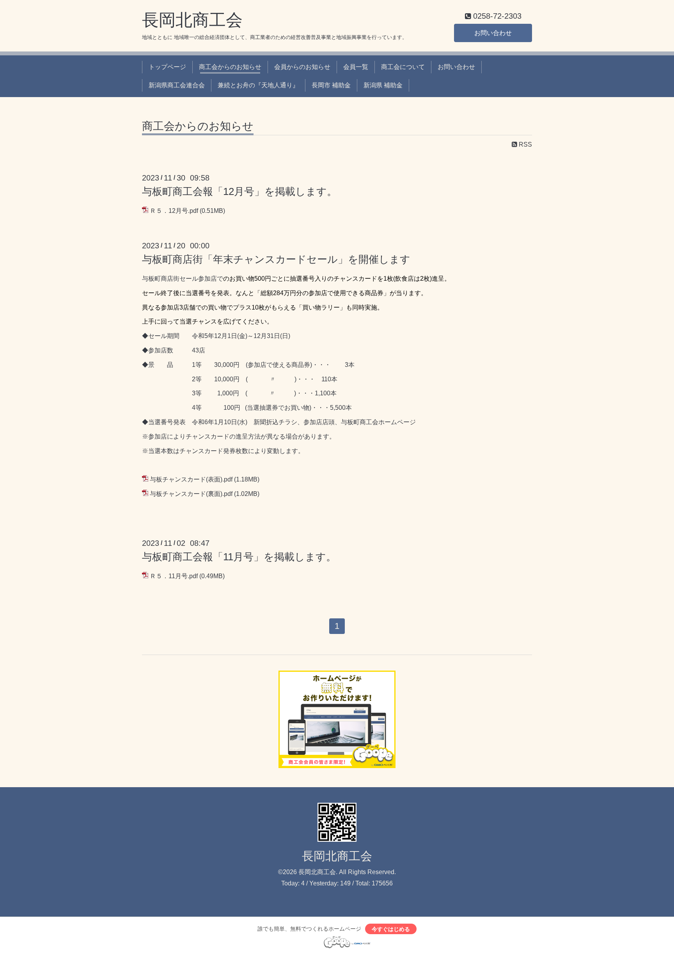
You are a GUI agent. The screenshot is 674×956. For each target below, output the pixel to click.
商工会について (403, 67)
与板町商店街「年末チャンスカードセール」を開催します (276, 259)
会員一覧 (355, 67)
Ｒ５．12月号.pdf (174, 210)
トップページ (167, 67)
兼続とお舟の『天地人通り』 (258, 85)
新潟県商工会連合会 (177, 85)
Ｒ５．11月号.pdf (174, 576)
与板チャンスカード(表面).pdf (191, 479)
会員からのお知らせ (302, 67)
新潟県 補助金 (383, 85)
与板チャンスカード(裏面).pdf (191, 493)
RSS (524, 144)
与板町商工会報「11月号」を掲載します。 (239, 557)
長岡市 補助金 (331, 85)
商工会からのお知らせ (230, 67)
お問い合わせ (493, 33)
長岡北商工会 (192, 20)
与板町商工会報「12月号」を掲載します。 (239, 191)
